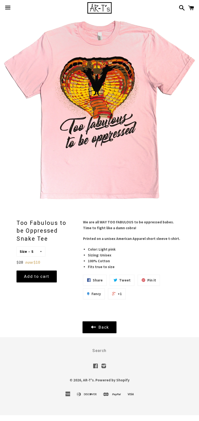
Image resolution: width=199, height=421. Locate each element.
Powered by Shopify (112, 380)
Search (99, 350)
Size (23, 251)
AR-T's (88, 380)
